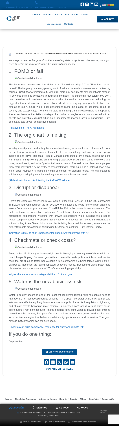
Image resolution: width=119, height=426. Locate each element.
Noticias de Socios (48, 399)
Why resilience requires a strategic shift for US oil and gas (40, 274)
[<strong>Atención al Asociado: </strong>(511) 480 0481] (36, 2)
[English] (104, 4)
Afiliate (83, 399)
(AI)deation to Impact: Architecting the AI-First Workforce (39, 180)
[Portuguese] (108, 4)
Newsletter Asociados (25, 399)
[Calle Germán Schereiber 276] (7, 2)
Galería (73, 399)
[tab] (16, 407)
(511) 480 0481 (51, 7)
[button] (46, 362)
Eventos (8, 399)
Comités (63, 399)
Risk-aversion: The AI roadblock (26, 127)
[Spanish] (112, 4)
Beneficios (94, 399)
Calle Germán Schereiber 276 (19, 7)
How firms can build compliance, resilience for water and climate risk (46, 327)
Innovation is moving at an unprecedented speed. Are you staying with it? (48, 233)
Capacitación (108, 399)
